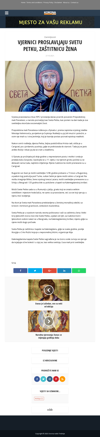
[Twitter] (43, 379)
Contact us (74, 2)
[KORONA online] (50, 12)
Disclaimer (58, 2)
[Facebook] (37, 379)
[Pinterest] (56, 379)
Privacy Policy (48, 2)
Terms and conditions (34, 2)
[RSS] (62, 379)
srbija (39, 398)
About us (66, 2)
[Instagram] (50, 379)
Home (23, 2)
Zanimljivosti (50, 37)
